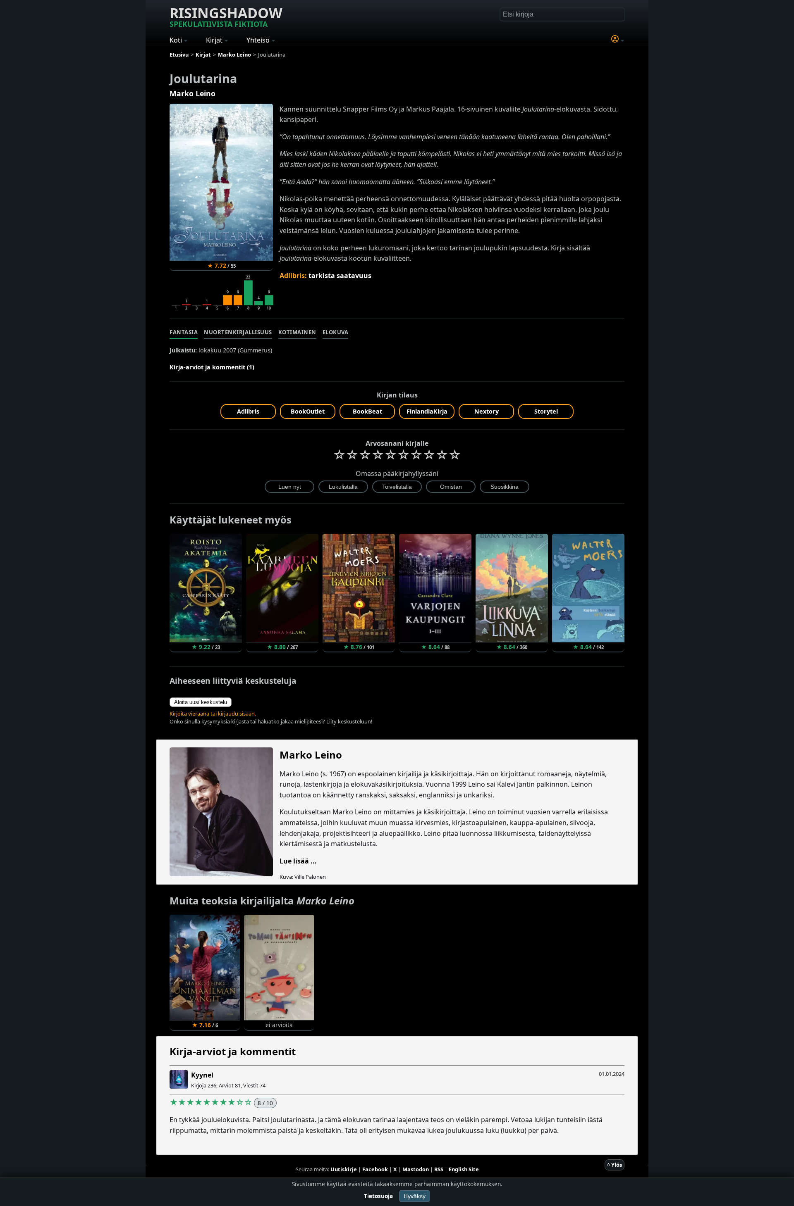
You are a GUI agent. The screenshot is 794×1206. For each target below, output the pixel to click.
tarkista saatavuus (340, 275)
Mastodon (415, 1169)
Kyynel (202, 1075)
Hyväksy (415, 1196)
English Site (464, 1169)
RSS (438, 1169)
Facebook (375, 1169)
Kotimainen (297, 332)
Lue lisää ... (298, 861)
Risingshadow (226, 16)
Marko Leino (192, 93)
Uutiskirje (343, 1169)
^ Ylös (614, 1164)
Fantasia (184, 332)
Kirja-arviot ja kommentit (233, 1051)
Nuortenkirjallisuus (238, 332)
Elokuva (336, 332)
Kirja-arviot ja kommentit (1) (212, 367)
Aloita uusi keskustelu (200, 702)
